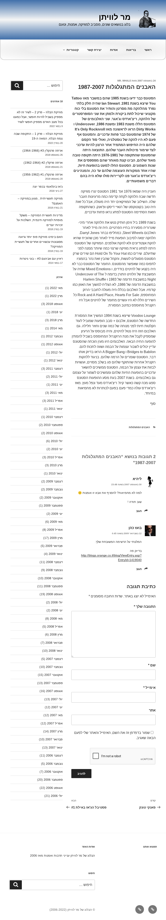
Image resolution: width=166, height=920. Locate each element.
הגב (139, 511)
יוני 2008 (57, 610)
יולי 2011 (57, 376)
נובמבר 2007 (54, 667)
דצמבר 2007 (54, 659)
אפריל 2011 (55, 400)
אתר (152, 710)
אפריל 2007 (55, 723)
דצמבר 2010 (54, 417)
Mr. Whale (124, 80)
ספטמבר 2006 (53, 779)
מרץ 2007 (56, 731)
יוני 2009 (57, 513)
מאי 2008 (56, 618)
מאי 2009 (56, 521)
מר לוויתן (115, 17)
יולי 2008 (57, 602)
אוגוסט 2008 (54, 594)
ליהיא (137, 479)
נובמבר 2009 (54, 489)
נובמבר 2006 (54, 763)
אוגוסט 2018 (54, 304)
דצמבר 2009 (54, 481)
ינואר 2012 (56, 360)
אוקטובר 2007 (53, 675)
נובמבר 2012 (54, 336)
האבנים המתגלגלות (139, 427)
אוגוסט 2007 (54, 691)
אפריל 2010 (55, 457)
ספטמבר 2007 (53, 683)
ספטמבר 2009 (53, 505)
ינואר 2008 (56, 650)
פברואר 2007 (54, 739)
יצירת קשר (94, 50)
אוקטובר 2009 (53, 497)
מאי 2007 (56, 715)
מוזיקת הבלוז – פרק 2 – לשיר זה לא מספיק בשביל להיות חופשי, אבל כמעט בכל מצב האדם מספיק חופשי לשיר (38, 117)
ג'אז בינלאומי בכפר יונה (48, 186)
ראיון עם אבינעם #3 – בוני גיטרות (41, 258)
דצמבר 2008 (54, 562)
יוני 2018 (57, 312)
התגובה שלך (145, 606)
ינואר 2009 (56, 554)
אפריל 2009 (55, 529)
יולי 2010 (57, 441)
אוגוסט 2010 (54, 433)
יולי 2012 (57, 352)
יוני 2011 (57, 384)
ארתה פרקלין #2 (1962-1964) (43, 162)
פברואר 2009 (54, 546)
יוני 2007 (57, 707)
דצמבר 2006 (54, 755)
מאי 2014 (56, 328)
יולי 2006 (57, 796)
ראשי (148, 50)
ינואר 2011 (56, 408)
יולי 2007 (57, 699)
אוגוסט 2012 (54, 344)
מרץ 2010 (56, 465)
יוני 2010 (57, 449)
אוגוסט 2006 (54, 788)
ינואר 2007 (56, 747)
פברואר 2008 (54, 642)
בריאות (131, 50)
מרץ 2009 (56, 538)
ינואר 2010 (56, 473)
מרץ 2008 (56, 634)
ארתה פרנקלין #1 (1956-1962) (42, 174)
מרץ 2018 (56, 320)
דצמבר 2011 (54, 368)
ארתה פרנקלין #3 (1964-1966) (42, 150)
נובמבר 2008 (54, 570)
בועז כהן (135, 528)
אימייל (149, 687)
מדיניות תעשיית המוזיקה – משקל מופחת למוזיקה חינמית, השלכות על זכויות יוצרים (40, 220)
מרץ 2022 (56, 296)
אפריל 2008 (55, 626)
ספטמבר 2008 (53, 586)
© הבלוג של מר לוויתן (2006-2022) (72, 909)
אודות (114, 50)
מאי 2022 (56, 288)
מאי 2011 (56, 392)
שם (152, 665)
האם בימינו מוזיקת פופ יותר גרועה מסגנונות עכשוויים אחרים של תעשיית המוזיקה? (39, 241)
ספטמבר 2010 (53, 425)
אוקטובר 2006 (53, 771)
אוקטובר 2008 (53, 578)
